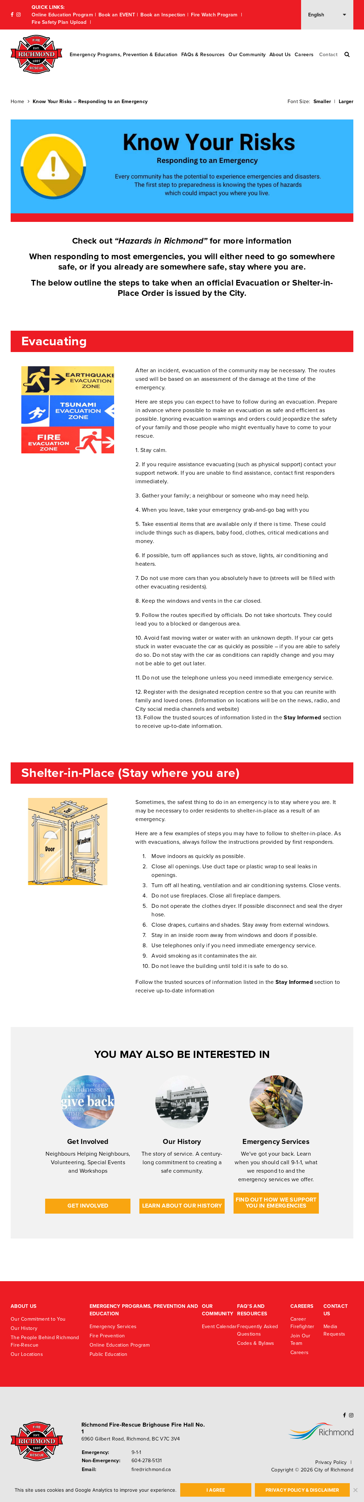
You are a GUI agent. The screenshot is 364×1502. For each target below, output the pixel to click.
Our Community (247, 55)
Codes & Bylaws (255, 1343)
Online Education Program (62, 15)
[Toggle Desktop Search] (347, 54)
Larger (346, 101)
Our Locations (27, 1354)
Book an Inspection (162, 15)
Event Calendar (219, 1326)
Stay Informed (302, 717)
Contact (328, 55)
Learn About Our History (182, 1205)
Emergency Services (275, 1142)
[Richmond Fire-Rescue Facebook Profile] (12, 15)
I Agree (216, 1490)
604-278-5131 (147, 1461)
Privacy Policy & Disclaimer (302, 1490)
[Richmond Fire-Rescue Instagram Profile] (18, 15)
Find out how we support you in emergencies (276, 1203)
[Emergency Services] (276, 1102)
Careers (304, 55)
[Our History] (182, 1102)
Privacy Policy (331, 1462)
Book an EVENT (116, 15)
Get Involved (88, 1142)
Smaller (322, 101)
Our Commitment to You (38, 1319)
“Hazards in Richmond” (160, 241)
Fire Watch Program (215, 15)
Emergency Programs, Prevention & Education (124, 55)
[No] (355, 1489)
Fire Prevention (107, 1336)
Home (17, 101)
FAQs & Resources (203, 55)
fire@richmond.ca (151, 1469)
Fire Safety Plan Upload (60, 22)
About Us (280, 55)
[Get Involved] (87, 1102)
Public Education (109, 1354)
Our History (182, 1142)
